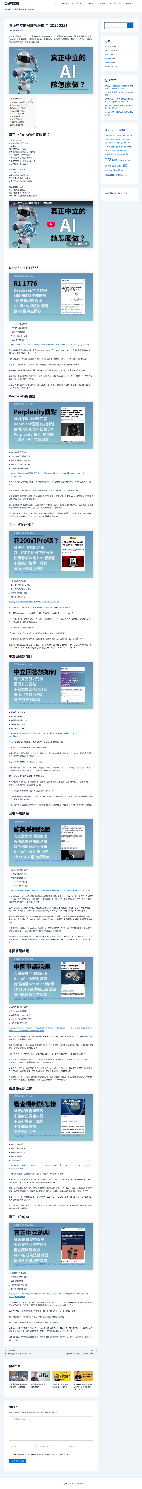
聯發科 (119, 166)
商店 (121, 3)
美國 (114, 166)
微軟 (117, 150)
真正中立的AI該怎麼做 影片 (22, 102)
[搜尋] (130, 25)
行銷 (122, 170)
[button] (137, 3)
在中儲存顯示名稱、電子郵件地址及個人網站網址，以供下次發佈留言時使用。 (41, 1454)
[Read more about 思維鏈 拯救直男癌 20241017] (40, 1376)
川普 (113, 150)
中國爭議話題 (17, 119)
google (118, 135)
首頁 (56, 3)
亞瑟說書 (119, 143)
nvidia (107, 139)
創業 (125, 143)
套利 (109, 150)
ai (106, 129)
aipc (109, 130)
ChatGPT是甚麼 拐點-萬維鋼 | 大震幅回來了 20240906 (83, 1387)
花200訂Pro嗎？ (18, 111)
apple (114, 130)
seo (123, 139)
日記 (108, 160)
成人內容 (123, 150)
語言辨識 (119, 175)
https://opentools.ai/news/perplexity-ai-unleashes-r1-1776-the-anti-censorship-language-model (49, 344)
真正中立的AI (17, 125)
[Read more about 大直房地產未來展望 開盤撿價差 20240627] (18, 1376)
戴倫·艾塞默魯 (67, 3)
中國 (106, 143)
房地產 (107, 54)
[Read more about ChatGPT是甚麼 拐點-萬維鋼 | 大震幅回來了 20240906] (83, 1376)
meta (131, 135)
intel (128, 135)
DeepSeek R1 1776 (20, 105)
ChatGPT (123, 129)
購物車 (129, 3)
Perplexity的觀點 (19, 108)
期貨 (114, 160)
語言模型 (109, 175)
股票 (125, 165)
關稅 (125, 175)
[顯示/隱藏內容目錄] (30, 99)
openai (112, 139)
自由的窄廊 (108, 170)
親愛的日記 (109, 66)
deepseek (108, 135)
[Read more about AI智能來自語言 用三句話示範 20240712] (61, 1376)
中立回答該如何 (18, 114)
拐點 (125, 154)
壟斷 (106, 150)
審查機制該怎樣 (18, 122)
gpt (124, 135)
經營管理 (108, 166)
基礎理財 (128, 146)
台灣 (129, 143)
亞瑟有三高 (11, 3)
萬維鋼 (116, 170)
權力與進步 (128, 160)
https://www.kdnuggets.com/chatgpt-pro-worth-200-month (34, 602)
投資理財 (90, 3)
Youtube (112, 3)
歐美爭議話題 (17, 116)
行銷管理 (101, 3)
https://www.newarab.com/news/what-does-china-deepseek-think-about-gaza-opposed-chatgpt (49, 890)
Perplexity (118, 139)
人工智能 (80, 3)
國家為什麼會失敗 (117, 147)
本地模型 (121, 160)
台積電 (107, 146)
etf (114, 135)
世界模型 (129, 139)
